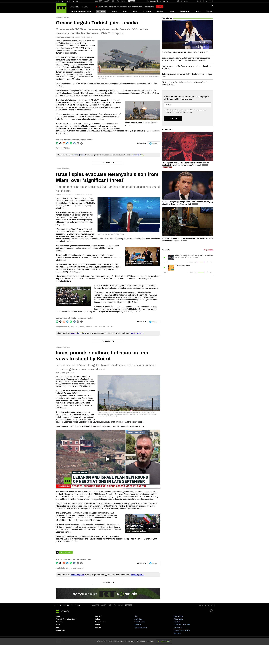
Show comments (108, 163)
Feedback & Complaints (182, 630)
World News (101, 11)
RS (77, 1)
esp (60, 605)
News (58, 616)
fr (72, 605)
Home (59, 17)
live (159, 6)
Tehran (110, 326)
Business (114, 11)
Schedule (137, 625)
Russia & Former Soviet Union (81, 11)
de (68, 605)
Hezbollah (60, 568)
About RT (177, 622)
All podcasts (208, 250)
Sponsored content (140, 627)
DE (70, 1)
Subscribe (173, 118)
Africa (135, 11)
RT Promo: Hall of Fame (182, 625)
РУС (66, 1)
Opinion (171, 11)
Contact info (178, 627)
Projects (209, 11)
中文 (80, 1)
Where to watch (139, 622)
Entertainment (185, 11)
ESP (62, 1)
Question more (79, 7)
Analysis (160, 11)
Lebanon (80, 568)
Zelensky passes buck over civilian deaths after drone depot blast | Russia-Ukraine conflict (126, 6)
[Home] (61, 8)
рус (64, 605)
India (125, 11)
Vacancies (177, 633)
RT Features (147, 11)
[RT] (98, 1)
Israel (82, 326)
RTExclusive (66, 552)
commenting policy (77, 155)
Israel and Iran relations (96, 326)
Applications (138, 619)
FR (73, 1)
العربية (57, 1)
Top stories (167, 18)
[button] (108, 459)
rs (75, 605)
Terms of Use (178, 616)
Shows (198, 11)
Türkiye (67, 148)
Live (135, 616)
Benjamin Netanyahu (64, 326)
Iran (76, 326)
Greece (59, 148)
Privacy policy (178, 619)
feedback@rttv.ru (137, 155)
